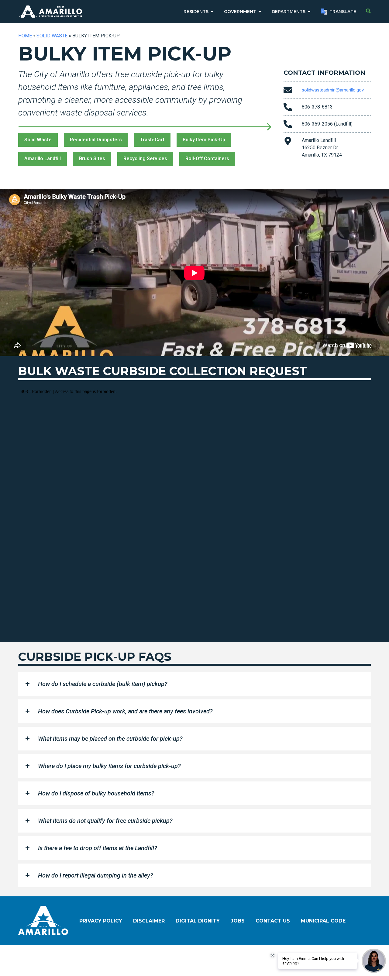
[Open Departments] (309, 12)
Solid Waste (51, 36)
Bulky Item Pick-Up (204, 140)
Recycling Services (145, 158)
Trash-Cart (152, 140)
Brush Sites (92, 158)
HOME (25, 36)
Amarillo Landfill (42, 158)
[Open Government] (260, 12)
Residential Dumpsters (96, 140)
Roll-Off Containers (207, 158)
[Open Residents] (212, 12)
